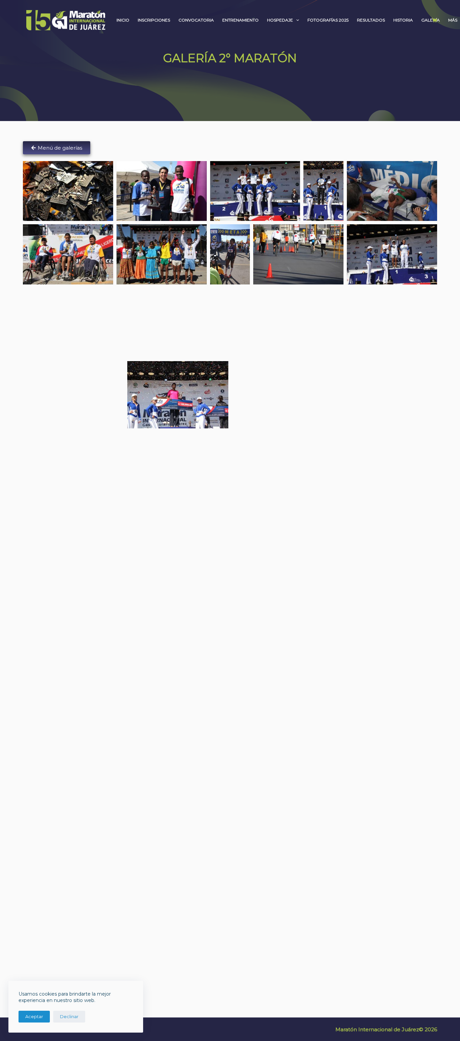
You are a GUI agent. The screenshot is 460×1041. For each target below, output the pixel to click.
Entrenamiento (240, 20)
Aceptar (34, 1016)
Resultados (371, 20)
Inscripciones (154, 20)
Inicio (123, 20)
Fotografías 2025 (328, 20)
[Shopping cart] (433, 20)
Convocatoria (196, 20)
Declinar (69, 1016)
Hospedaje (280, 20)
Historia (403, 20)
